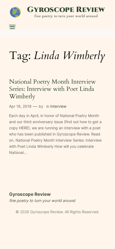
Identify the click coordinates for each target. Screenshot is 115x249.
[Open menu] (12, 27)
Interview (58, 106)
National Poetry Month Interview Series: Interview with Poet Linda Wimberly (52, 89)
